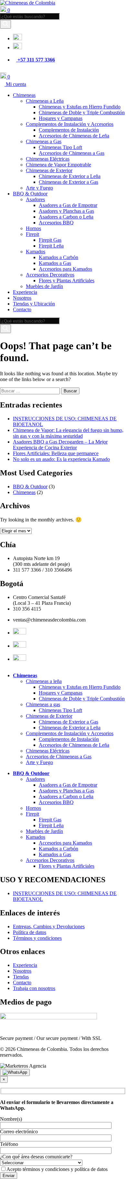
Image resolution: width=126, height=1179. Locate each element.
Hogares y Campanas (60, 118)
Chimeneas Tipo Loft (60, 147)
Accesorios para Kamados (65, 269)
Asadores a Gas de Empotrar (68, 205)
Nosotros (22, 298)
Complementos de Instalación (69, 130)
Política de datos (29, 932)
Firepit (32, 234)
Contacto (22, 309)
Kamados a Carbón (58, 257)
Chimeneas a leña (44, 681)
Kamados (35, 251)
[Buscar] (5, 24)
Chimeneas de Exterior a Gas (68, 182)
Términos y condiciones (37, 938)
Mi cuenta (15, 84)
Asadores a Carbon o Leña (66, 217)
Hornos (33, 228)
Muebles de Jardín (44, 286)
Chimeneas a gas (43, 704)
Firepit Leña (51, 245)
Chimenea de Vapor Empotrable (58, 164)
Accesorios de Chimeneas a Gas (71, 153)
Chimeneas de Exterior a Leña (69, 176)
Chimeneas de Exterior (49, 170)
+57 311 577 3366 (35, 59)
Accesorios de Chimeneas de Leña (74, 135)
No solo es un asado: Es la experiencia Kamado (61, 459)
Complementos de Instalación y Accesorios (69, 124)
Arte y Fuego (39, 188)
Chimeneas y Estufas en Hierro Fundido (80, 106)
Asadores (35, 199)
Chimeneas (24, 95)
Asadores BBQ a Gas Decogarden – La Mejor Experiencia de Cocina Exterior (60, 444)
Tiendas (21, 976)
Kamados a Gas (55, 263)
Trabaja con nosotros (34, 988)
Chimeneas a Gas (43, 141)
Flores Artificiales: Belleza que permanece (56, 453)
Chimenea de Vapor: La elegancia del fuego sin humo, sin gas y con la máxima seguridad (68, 433)
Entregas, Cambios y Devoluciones (49, 926)
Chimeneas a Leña (45, 101)
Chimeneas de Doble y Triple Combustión (82, 112)
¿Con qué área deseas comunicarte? (36, 1156)
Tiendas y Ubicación (34, 303)
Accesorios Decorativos (50, 274)
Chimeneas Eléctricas (47, 159)
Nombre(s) (11, 1119)
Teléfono (9, 1144)
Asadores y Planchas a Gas (66, 211)
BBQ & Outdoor (30, 193)
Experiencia (25, 292)
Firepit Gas (50, 240)
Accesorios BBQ (56, 222)
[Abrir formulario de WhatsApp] (15, 1072)
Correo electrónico (19, 1131)
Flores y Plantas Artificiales (66, 280)
